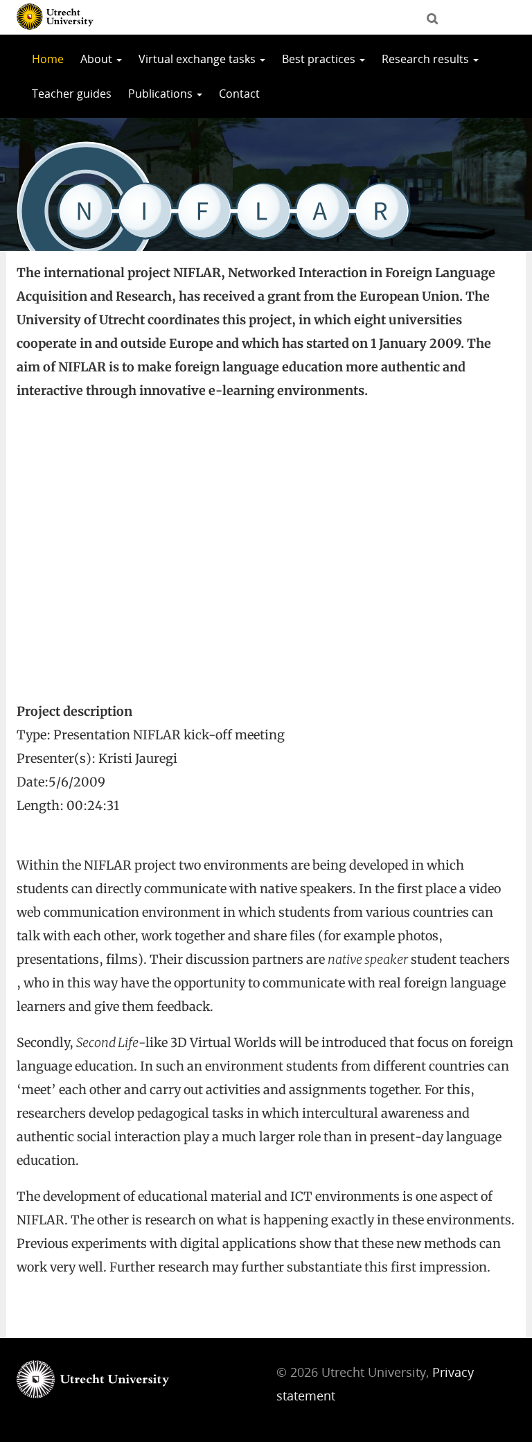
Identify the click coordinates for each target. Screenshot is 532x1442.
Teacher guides (72, 93)
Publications (161, 93)
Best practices (320, 59)
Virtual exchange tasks (198, 59)
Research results (427, 59)
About (97, 59)
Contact (239, 93)
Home (48, 59)
